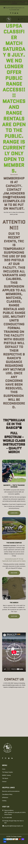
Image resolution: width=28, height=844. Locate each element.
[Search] (24, 19)
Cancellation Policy (7, 794)
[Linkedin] (17, 13)
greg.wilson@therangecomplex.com (13, 826)
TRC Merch (5, 778)
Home (3, 769)
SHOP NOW (14, 616)
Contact (4, 781)
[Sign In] (19, 19)
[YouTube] (15, 13)
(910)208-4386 (15, 10)
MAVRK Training (6, 775)
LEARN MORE (14, 513)
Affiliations (5, 797)
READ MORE (14, 573)
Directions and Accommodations (11, 791)
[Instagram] (13, 13)
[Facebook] (10, 13)
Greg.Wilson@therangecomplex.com (14, 8)
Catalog (4, 800)
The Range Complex (7, 772)
